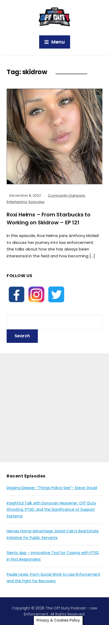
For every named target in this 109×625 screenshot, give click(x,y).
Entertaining (17, 201)
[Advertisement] (54, 407)
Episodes (36, 201)
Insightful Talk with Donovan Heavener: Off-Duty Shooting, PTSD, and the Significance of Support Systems (51, 509)
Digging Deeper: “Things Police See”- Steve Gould (52, 487)
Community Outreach (66, 195)
